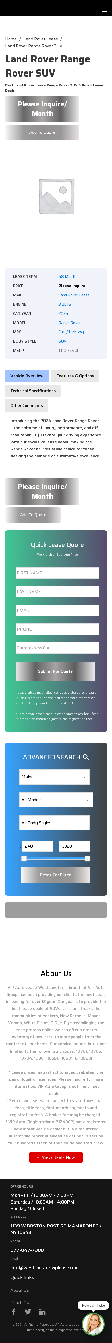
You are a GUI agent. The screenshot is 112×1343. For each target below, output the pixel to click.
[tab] (27, 376)
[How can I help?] (93, 1324)
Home (11, 39)
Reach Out (20, 1302)
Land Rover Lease (40, 39)
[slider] (24, 858)
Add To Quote (42, 132)
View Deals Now (58, 1157)
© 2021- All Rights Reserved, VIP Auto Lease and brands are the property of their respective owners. (56, 1327)
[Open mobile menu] (104, 10)
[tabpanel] (56, 438)
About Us (19, 1290)
